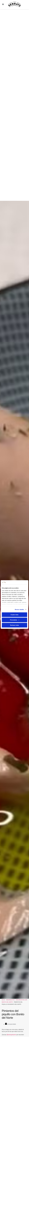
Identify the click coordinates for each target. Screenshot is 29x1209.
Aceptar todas (14, 614)
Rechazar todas (14, 625)
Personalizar (13, 620)
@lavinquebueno (11, 1034)
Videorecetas (10, 999)
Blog (3, 999)
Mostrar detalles (19, 609)
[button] (3, 4)
